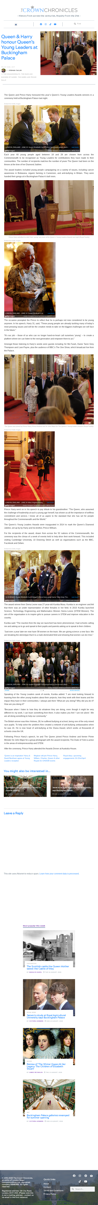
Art (7, 778)
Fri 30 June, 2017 (8, 67)
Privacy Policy (50, 1194)
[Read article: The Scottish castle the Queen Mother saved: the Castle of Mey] (49, 948)
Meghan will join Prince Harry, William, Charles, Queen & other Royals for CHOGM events (47, 758)
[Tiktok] (50, 24)
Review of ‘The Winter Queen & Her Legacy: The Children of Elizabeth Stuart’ (46, 1066)
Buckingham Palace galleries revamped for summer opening (48, 1116)
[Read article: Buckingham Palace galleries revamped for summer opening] (49, 1097)
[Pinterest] (85, 1175)
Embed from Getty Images (12, 104)
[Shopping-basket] (91, 1175)
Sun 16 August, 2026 (15, 794)
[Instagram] (46, 24)
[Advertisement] (23, 902)
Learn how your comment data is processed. (59, 874)
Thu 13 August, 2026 (53, 1072)
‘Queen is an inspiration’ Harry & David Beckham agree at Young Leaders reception (17, 758)
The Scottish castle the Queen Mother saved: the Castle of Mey (48, 967)
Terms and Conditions (53, 1190)
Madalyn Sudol (35, 972)
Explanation (31, 963)
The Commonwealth (11, 74)
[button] (16, 24)
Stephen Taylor (15, 70)
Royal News (58, 778)
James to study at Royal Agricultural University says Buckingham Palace (46, 1016)
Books (29, 1061)
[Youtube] (55, 24)
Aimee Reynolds (36, 1072)
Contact (47, 1187)
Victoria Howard (36, 1021)
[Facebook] (41, 24)
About (46, 1184)
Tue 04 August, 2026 (53, 972)
